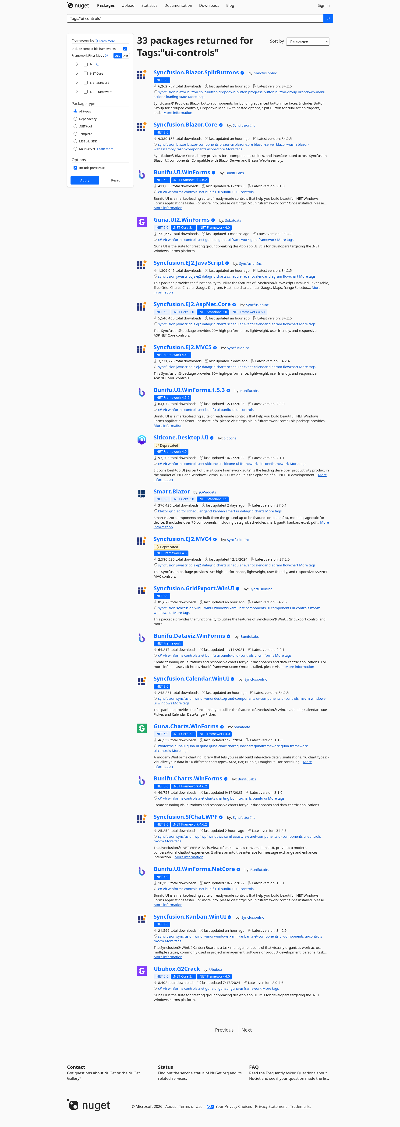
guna (209, 239)
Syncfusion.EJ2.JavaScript (189, 262)
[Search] (328, 18)
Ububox (215, 969)
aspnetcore (216, 149)
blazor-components (203, 144)
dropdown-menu (311, 92)
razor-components (191, 149)
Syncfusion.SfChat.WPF (185, 816)
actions (159, 96)
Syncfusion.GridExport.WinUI (194, 588)
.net (201, 191)
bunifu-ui (228, 191)
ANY (126, 55)
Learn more (107, 41)
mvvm (315, 607)
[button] (97, 40)
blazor (181, 92)
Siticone (230, 438)
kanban (219, 511)
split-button (208, 92)
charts (221, 276)
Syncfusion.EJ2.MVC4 (183, 538)
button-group (286, 92)
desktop (220, 698)
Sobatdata (233, 220)
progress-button (261, 92)
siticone (211, 463)
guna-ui (224, 239)
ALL (117, 55)
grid (172, 511)
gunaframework (263, 239)
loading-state (176, 96)
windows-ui (163, 612)
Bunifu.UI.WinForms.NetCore (194, 868)
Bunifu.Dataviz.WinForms (189, 635)
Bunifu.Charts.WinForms (188, 778)
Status (165, 1067)
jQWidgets (207, 492)
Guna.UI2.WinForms (182, 219)
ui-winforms (264, 655)
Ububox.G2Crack (177, 968)
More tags (196, 96)
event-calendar (256, 276)
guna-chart (218, 745)
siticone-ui (231, 463)
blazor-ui (226, 144)
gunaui (180, 745)
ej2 (198, 276)
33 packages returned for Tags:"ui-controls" (195, 46)
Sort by (277, 41)
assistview (241, 836)
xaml (233, 607)
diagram (275, 276)
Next (246, 1030)
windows (221, 607)
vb (165, 191)
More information (177, 112)
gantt (208, 511)
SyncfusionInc (265, 73)
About (170, 1106)
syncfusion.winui (189, 607)
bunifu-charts (241, 798)
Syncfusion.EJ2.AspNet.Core (192, 304)
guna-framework (294, 745)
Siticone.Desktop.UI (181, 437)
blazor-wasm (286, 144)
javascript (184, 276)
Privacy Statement (271, 1106)
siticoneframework (274, 463)
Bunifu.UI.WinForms (182, 172)
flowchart (290, 276)
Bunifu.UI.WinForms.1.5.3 (189, 389)
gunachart (245, 745)
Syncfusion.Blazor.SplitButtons (196, 72)
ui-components (279, 607)
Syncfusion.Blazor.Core (185, 124)
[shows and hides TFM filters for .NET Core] (77, 73)
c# (160, 191)
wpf (205, 836)
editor (181, 511)
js (194, 276)
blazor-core (244, 144)
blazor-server (264, 144)
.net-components (252, 607)
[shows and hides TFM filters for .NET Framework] (77, 91)
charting (222, 798)
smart (230, 511)
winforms (175, 191)
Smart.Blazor (172, 491)
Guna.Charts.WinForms (186, 726)
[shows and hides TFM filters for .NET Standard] (77, 82)
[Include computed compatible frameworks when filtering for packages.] (125, 48)
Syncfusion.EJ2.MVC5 (183, 347)
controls (190, 191)
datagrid (209, 276)
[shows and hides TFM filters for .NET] (77, 64)
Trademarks (300, 1106)
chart (231, 745)
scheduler (235, 276)
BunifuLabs (235, 172)
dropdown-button (233, 92)
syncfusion (166, 92)
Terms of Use (190, 1106)
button (192, 92)
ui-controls (245, 191)
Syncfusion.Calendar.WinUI (191, 678)
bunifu (210, 191)
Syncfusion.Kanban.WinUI (190, 916)
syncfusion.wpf (188, 836)
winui (208, 607)
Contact (76, 1067)
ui (218, 191)
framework (240, 239)
